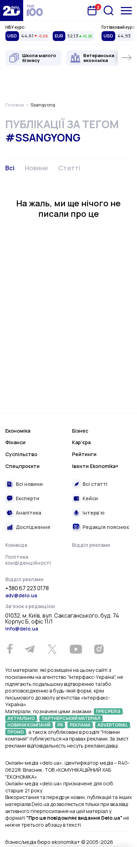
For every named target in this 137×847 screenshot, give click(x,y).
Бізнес (80, 430)
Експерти (27, 498)
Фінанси (15, 442)
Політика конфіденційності (28, 559)
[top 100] (34, 10)
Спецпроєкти (22, 466)
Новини (36, 168)
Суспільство (21, 454)
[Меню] (126, 10)
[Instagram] (99, 649)
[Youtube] (76, 649)
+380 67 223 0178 (27, 588)
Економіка (17, 430)
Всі (9, 168)
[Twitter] (52, 649)
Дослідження (33, 527)
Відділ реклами (91, 545)
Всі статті (95, 484)
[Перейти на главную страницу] (11, 10)
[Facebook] (10, 649)
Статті (69, 168)
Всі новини (29, 484)
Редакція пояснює (106, 527)
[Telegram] (29, 649)
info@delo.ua (21, 628)
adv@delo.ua (21, 595)
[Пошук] (109, 10)
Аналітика (28, 512)
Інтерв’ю (94, 512)
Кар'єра (81, 442)
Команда (16, 545)
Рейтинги (84, 454)
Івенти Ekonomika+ (95, 466)
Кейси (90, 498)
